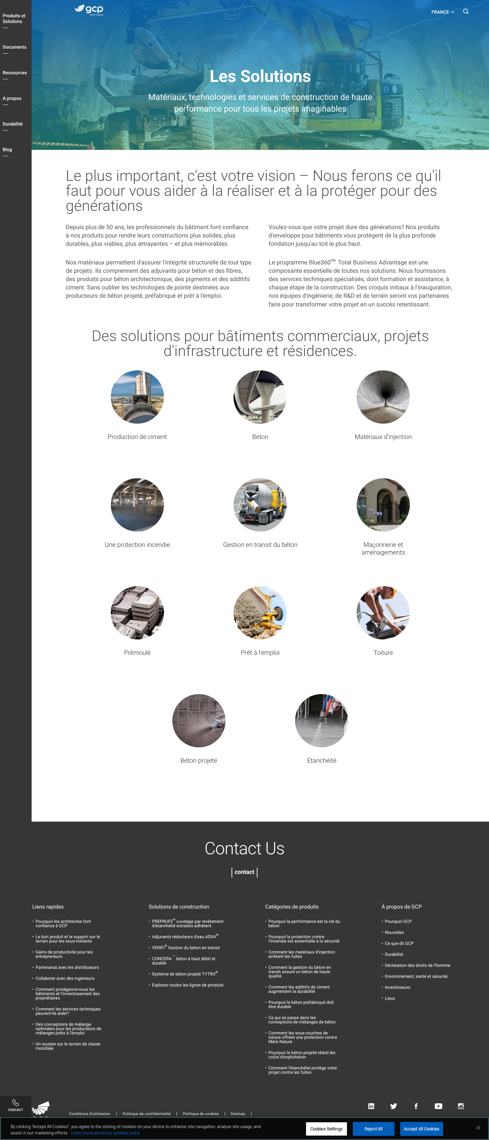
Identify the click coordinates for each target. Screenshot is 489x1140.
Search (465, 13)
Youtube (438, 1106)
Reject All (374, 1128)
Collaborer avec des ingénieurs (65, 978)
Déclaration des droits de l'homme (417, 965)
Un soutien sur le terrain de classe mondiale (68, 1046)
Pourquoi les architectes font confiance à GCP (63, 924)
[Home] (91, 11)
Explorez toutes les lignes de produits (188, 985)
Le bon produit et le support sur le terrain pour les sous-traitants (68, 939)
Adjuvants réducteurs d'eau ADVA (185, 937)
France (440, 12)
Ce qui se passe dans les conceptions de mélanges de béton (302, 1020)
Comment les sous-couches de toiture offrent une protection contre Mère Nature (302, 1037)
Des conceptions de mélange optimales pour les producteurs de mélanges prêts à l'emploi (68, 1028)
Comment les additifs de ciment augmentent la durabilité (299, 989)
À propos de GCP (402, 907)
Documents (15, 47)
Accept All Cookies (421, 1128)
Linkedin (371, 1106)
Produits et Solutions (14, 18)
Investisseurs (397, 987)
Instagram (461, 1106)
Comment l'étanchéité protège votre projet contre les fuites (302, 1070)
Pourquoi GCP (398, 922)
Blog (7, 150)
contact (244, 872)
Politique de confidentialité (147, 1114)
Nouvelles (394, 933)
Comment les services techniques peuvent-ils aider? (68, 1011)
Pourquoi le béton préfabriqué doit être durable (301, 1004)
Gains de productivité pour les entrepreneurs (64, 954)
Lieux (390, 998)
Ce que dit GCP (399, 944)
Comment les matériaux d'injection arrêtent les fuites (301, 954)
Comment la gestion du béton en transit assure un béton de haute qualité (299, 971)
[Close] (478, 1127)
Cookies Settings (326, 1128)
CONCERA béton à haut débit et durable (184, 961)
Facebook (416, 1106)
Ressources (15, 73)
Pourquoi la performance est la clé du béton (304, 924)
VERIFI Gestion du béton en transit (186, 948)
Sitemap (238, 1114)
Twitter (394, 1106)
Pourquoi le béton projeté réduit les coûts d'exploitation (301, 1055)
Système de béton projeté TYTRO (185, 974)
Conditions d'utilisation (89, 1114)
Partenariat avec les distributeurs (67, 967)
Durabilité (13, 124)
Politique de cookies (201, 1114)
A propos (12, 98)
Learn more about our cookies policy (105, 1133)
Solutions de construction (179, 907)
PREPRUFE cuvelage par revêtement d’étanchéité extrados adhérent (188, 924)
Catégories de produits (292, 907)
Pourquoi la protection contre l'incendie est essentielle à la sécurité (304, 939)
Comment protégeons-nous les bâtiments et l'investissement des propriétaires (68, 993)
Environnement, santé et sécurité (416, 976)
